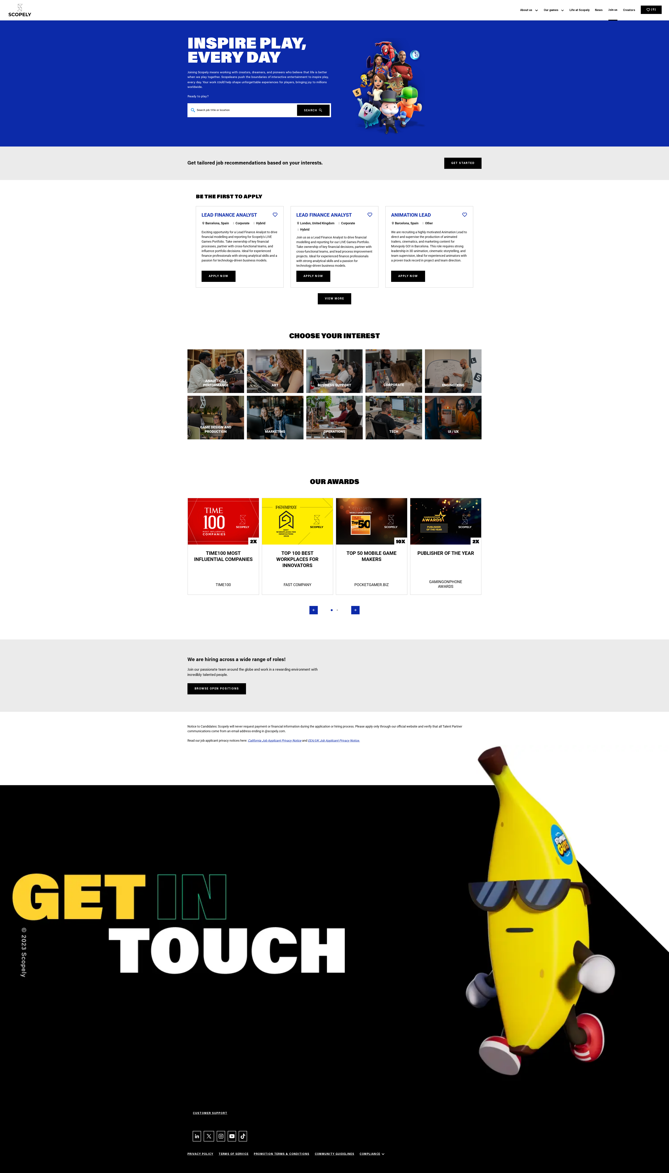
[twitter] (207, 1136)
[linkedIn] (195, 1136)
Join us (612, 10)
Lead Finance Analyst (229, 215)
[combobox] (242, 110)
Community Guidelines (334, 1154)
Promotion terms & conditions (281, 1154)
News (599, 10)
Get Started (463, 163)
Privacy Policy (200, 1154)
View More (334, 298)
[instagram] (219, 1136)
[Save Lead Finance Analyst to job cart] (275, 215)
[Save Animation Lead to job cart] (464, 215)
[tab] (332, 610)
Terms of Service (233, 1154)
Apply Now (218, 276)
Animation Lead (411, 215)
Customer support (210, 1113)
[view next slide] (355, 610)
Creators (629, 10)
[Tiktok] (241, 1136)
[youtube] (230, 1136)
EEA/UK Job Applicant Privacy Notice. (334, 740)
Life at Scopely (580, 10)
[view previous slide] (313, 610)
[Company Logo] (20, 10)
